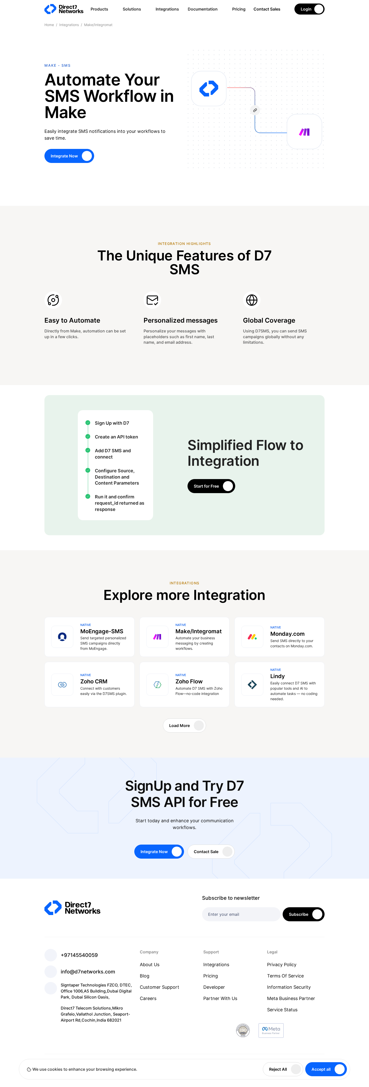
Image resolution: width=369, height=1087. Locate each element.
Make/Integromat (98, 25)
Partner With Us (220, 998)
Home (49, 25)
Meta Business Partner (291, 998)
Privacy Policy (281, 964)
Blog (144, 975)
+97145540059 (79, 955)
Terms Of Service (285, 975)
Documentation (203, 9)
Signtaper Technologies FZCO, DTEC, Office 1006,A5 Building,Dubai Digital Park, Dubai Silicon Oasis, (96, 991)
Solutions (132, 9)
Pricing (238, 9)
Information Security (289, 987)
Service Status (282, 1009)
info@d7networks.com (88, 972)
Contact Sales (267, 9)
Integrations (167, 9)
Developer (214, 987)
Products (99, 9)
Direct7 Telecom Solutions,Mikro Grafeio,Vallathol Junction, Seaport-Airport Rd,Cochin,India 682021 (95, 1014)
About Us (149, 964)
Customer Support (159, 987)
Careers (148, 998)
